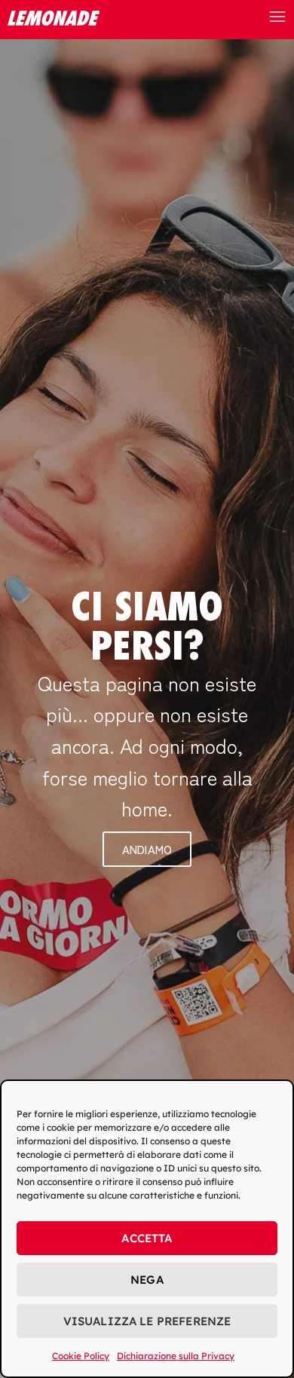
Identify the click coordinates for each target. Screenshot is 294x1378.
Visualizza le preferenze (147, 1321)
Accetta (146, 1238)
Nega (147, 1279)
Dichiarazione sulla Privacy (175, 1355)
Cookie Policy (80, 1355)
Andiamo (147, 849)
